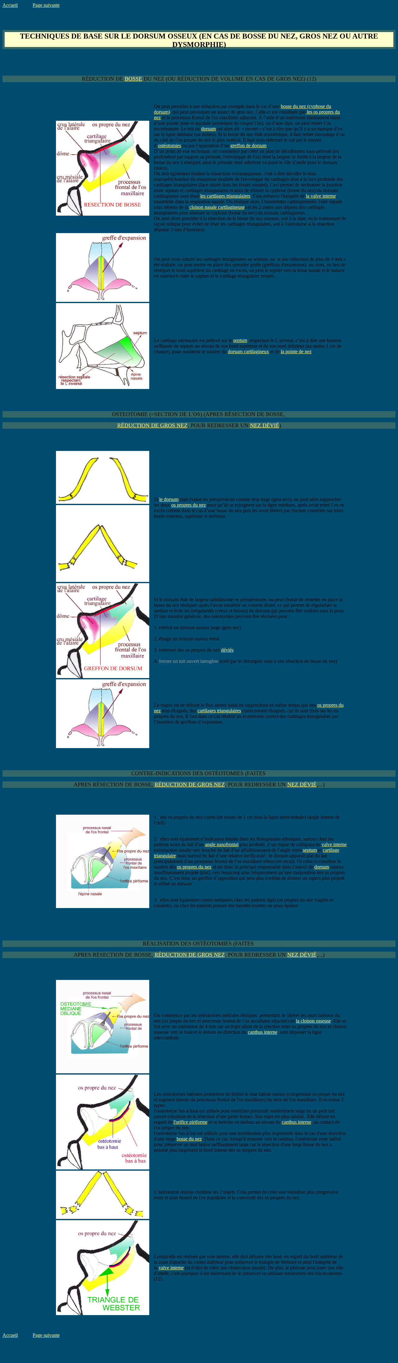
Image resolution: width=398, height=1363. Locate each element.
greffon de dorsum (248, 145)
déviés (227, 650)
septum (240, 340)
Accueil (10, 5)
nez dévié (264, 425)
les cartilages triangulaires (225, 196)
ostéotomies (169, 145)
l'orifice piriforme (190, 1122)
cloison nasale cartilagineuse (217, 207)
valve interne (334, 844)
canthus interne (262, 1032)
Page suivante (46, 5)
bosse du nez (189, 1138)
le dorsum (168, 499)
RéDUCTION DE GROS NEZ (152, 425)
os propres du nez (188, 505)
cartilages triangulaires (219, 710)
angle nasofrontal (221, 844)
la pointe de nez (296, 351)
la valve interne (321, 196)
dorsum (208, 128)
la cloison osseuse (313, 1020)
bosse (133, 79)
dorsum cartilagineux (248, 351)
